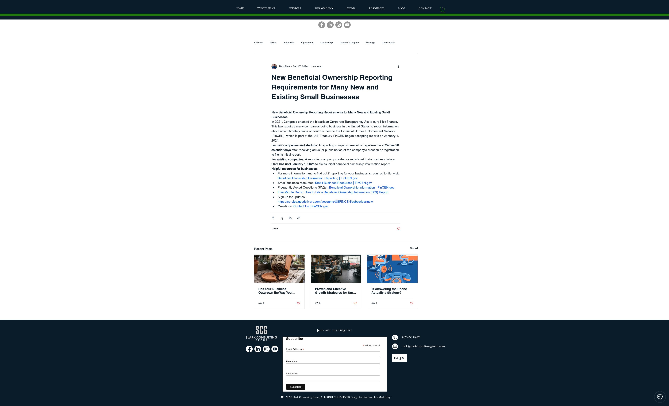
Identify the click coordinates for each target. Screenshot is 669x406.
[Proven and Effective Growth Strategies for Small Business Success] (336, 269)
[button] (443, 9)
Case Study (388, 42)
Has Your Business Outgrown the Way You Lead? (275, 290)
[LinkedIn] (330, 24)
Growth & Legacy (349, 42)
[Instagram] (338, 24)
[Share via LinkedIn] (290, 218)
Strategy (370, 42)
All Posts (258, 42)
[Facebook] (321, 24)
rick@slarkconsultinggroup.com (424, 346)
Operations (307, 42)
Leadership (326, 42)
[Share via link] (298, 218)
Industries (288, 42)
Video (273, 42)
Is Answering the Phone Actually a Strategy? (389, 290)
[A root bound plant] (279, 269)
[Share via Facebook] (273, 218)
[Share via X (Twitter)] (281, 218)
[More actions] (398, 66)
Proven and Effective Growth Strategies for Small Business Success (335, 290)
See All (414, 248)
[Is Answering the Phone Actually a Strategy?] (392, 269)
